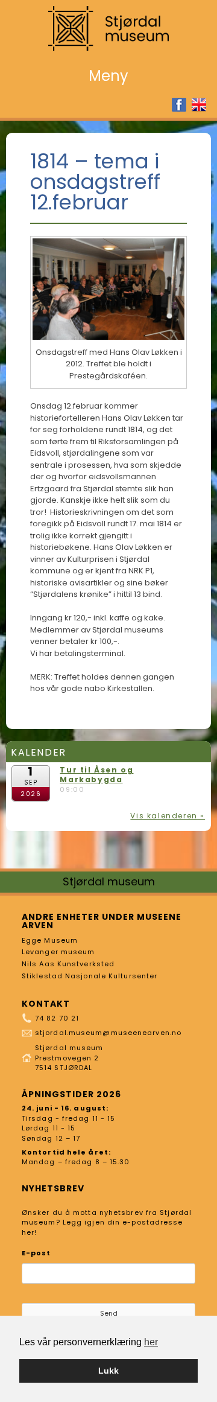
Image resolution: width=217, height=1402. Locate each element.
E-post (36, 1253)
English (199, 105)
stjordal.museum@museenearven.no (108, 1032)
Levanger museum (58, 952)
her (151, 1342)
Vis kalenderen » (167, 816)
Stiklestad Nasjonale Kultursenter (89, 976)
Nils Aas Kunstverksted (68, 964)
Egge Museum (50, 940)
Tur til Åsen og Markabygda (96, 775)
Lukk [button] (108, 1370)
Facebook (179, 105)
